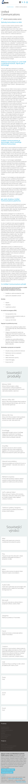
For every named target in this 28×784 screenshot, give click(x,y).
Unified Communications (7, 730)
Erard (4, 708)
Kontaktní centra (5, 727)
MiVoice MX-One (7, 415)
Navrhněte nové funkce (6, 749)
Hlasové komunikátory (9, 461)
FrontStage (5, 430)
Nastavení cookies (21, 782)
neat (3, 662)
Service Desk (4, 744)
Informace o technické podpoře (8, 746)
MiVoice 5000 (6, 384)
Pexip (4, 677)
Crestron (5, 646)
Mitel (3, 538)
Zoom (4, 693)
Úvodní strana (10, 7)
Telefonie (3, 732)
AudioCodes (6, 585)
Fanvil (4, 631)
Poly (3, 554)
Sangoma (5, 616)
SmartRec (5, 446)
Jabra (4, 569)
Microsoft (5, 600)
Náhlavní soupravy (8, 477)
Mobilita (3, 733)
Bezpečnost (4, 738)
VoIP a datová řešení (8, 492)
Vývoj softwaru (4, 736)
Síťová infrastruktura (6, 735)
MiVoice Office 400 (8, 400)
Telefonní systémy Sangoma (11, 508)
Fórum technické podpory (7, 747)
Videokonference (5, 728)
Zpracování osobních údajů (15, 778)
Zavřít (3, 775)
